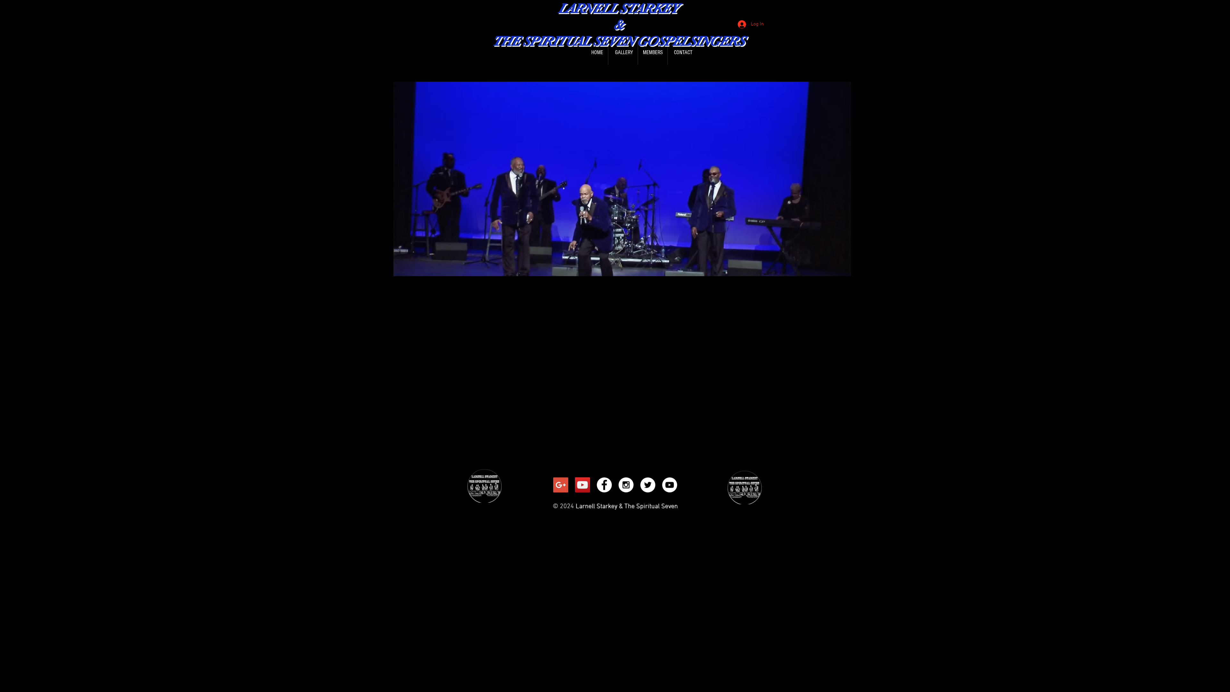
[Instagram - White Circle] (626, 484)
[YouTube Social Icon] (582, 484)
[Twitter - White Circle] (647, 484)
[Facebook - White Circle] (604, 484)
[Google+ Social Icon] (560, 484)
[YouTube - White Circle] (669, 484)
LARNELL (587, 8)
